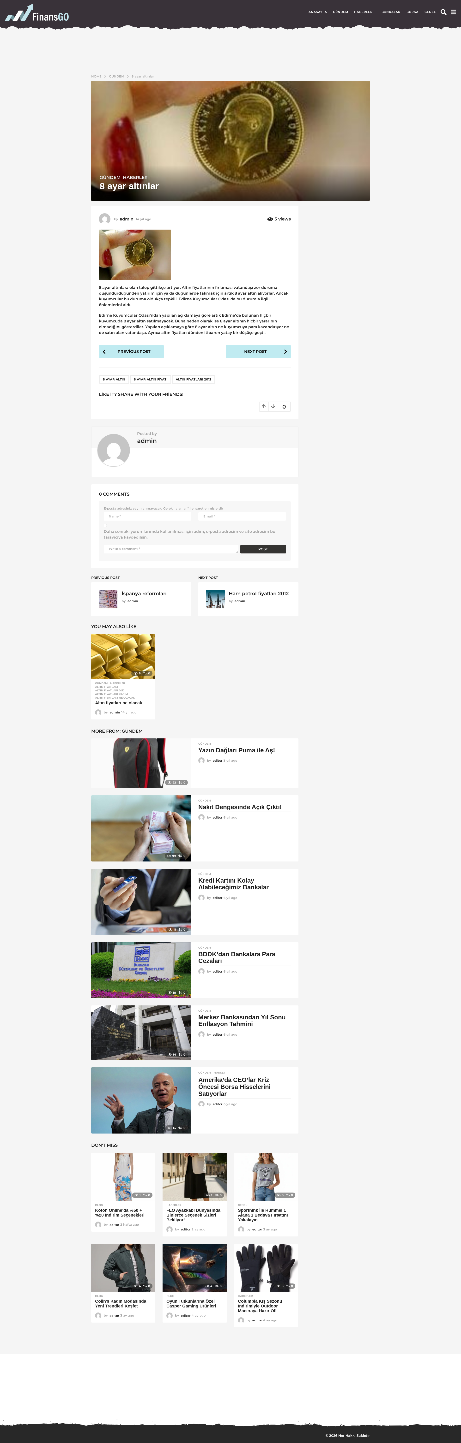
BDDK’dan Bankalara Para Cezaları (236, 957)
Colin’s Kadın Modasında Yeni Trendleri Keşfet (120, 1303)
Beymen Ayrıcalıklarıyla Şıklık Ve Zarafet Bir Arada (403, 1409)
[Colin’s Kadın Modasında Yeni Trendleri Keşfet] (123, 1268)
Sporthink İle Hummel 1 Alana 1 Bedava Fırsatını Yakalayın (263, 1215)
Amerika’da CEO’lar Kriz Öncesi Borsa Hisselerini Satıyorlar (234, 1086)
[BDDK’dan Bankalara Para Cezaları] (141, 970)
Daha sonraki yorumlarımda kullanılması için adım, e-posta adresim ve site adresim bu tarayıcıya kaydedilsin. (189, 534)
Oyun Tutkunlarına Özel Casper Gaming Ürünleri (191, 1303)
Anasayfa (318, 12)
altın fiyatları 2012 (193, 379)
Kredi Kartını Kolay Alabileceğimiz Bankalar (233, 884)
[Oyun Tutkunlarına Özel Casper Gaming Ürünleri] (195, 1268)
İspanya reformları (144, 593)
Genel (430, 12)
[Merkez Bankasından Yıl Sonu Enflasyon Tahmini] (141, 1032)
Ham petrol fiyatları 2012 (259, 593)
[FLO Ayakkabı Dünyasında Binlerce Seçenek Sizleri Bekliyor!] (195, 1177)
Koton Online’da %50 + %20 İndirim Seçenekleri (120, 1212)
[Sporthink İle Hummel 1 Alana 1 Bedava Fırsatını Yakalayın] (266, 1177)
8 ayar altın (114, 379)
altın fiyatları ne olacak (115, 697)
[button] (444, 12)
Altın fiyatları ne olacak (118, 703)
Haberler (363, 12)
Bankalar (391, 12)
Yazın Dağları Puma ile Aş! (236, 750)
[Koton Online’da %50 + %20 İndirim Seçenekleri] (123, 1177)
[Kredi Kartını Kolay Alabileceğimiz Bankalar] (141, 902)
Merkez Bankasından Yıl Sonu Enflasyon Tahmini (242, 1021)
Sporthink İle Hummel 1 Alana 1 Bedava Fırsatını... (211, 1407)
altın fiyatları (106, 686)
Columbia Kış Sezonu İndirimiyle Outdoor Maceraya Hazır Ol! (260, 1306)
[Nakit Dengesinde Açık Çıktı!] (141, 828)
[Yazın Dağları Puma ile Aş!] (141, 763)
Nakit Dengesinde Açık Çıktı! (240, 807)
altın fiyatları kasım (111, 694)
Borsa (412, 12)
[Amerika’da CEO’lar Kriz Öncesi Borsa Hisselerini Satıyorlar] (141, 1100)
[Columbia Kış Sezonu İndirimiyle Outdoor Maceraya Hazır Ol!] (266, 1268)
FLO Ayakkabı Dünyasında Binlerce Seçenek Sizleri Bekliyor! (193, 1215)
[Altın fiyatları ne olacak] (123, 656)
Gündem (340, 12)
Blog (99, 1205)
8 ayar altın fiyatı (150, 379)
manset (219, 1072)
